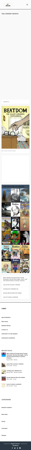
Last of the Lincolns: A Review (11, 284)
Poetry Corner (22, 38)
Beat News (5, 414)
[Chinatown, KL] (16, 24)
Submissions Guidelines (8, 338)
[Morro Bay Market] (16, 65)
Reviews (15, 359)
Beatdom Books (6, 325)
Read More (8, 51)
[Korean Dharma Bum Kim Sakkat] (4, 378)
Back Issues (5, 321)
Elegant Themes (15, 443)
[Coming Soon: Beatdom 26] (4, 372)
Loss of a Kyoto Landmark (10, 297)
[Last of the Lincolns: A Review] (4, 365)
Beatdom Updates (18, 372)
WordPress (15, 445)
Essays (14, 379)
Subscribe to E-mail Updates (10, 334)
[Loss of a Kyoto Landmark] (4, 385)
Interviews (4, 428)
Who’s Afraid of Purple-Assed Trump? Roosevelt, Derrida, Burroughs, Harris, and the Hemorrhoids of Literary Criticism (15, 279)
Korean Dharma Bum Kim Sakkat (12, 293)
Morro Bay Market (15, 76)
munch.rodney (8, 38)
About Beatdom (6, 317)
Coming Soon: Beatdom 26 (10, 289)
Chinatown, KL (15, 35)
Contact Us (5, 329)
